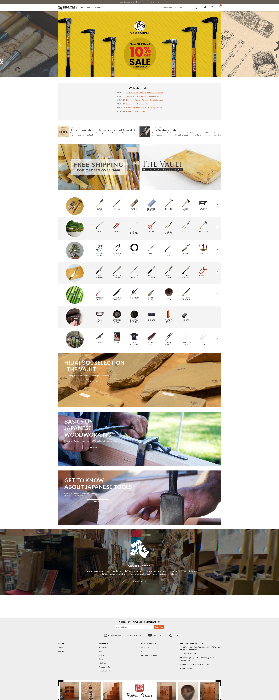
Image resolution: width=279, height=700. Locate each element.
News (101, 651)
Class (101, 659)
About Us (103, 647)
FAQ (141, 651)
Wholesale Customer (148, 655)
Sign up (61, 651)
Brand (101, 655)
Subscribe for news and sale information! (139, 622)
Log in (60, 647)
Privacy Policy (105, 667)
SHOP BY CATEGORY (90, 7)
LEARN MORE (93, 382)
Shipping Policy (105, 671)
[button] (60, 44)
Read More (139, 116)
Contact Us (144, 647)
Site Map (102, 663)
